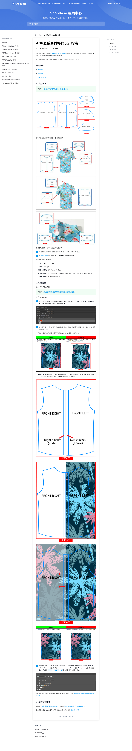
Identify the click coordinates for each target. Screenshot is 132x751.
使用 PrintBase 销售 (73, 3)
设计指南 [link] (40, 73)
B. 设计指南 (42, 283)
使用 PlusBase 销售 (44, 3)
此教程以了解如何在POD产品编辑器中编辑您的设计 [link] (59, 292)
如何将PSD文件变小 (8, 72)
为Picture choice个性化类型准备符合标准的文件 (15, 65)
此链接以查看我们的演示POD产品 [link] (74, 706)
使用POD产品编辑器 (43, 287)
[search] (67, 23)
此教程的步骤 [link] (75, 710)
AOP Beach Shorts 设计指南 (11, 53)
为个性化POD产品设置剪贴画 (11, 79)
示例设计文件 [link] (42, 77)
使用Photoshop (42, 297)
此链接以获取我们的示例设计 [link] (49, 706)
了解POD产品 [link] (39, 733)
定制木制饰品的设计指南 (9, 69)
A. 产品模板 (42, 83)
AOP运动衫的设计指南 (9, 60)
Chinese (55, 48)
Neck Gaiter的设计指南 (9, 56)
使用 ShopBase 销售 (59, 3)
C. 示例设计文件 (44, 702)
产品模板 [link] (40, 70)
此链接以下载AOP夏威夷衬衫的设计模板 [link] (55, 89)
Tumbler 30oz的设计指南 (10, 49)
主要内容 (41, 65)
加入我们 (91, 3)
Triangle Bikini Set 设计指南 (11, 46)
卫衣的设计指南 (6, 76)
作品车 (40, 35)
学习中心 (84, 3)
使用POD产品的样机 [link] (41, 729)
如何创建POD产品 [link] (40, 736)
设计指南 (4, 42)
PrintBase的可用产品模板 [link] (58, 53)
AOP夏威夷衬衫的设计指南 (10, 83)
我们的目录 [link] (44, 255)
